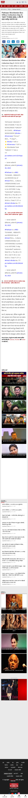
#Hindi (7, 181)
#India (17, 133)
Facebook (11, 339)
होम (4, 6)
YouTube (17, 339)
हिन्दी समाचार (3, 9)
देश (12, 6)
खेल (17, 765)
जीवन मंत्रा (20, 767)
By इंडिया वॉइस (5, 36)
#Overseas (9, 136)
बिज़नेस (25, 6)
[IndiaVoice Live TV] (23, 2)
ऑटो (21, 765)
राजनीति (20, 6)
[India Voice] (3, 3)
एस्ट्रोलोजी (13, 767)
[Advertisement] (14, 719)
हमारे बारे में (16, 773)
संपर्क (22, 773)
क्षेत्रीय (8, 6)
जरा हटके (10, 770)
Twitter (23, 339)
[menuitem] (5, 6)
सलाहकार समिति (18, 770)
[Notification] (20, 2)
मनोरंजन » (3, 592)
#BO (16, 172)
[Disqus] (14, 478)
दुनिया (16, 6)
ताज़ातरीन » (3, 501)
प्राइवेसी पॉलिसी (10, 776)
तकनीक (11, 765)
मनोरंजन (6, 767)
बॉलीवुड (9, 9)
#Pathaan (17, 130)
